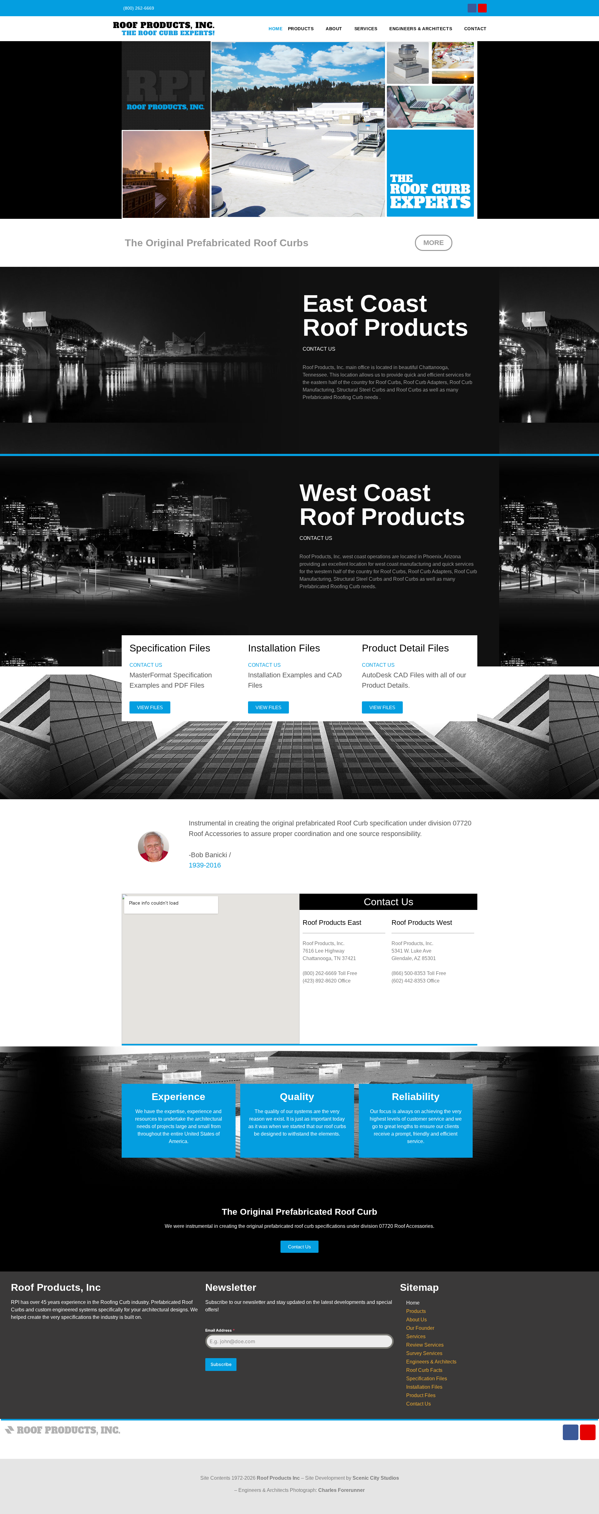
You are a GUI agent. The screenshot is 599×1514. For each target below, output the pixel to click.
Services (365, 28)
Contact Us (418, 1403)
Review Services (425, 1345)
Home (275, 28)
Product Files (421, 1395)
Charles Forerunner (341, 1490)
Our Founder (420, 1328)
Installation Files (424, 1387)
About (334, 28)
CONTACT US (319, 349)
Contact (475, 28)
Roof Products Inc (278, 1478)
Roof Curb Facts (424, 1370)
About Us (416, 1319)
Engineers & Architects (420, 28)
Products (301, 28)
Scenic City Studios (376, 1478)
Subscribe (221, 1364)
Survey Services (424, 1353)
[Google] (482, 8)
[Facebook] (472, 8)
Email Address (220, 1330)
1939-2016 (205, 865)
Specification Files (426, 1378)
